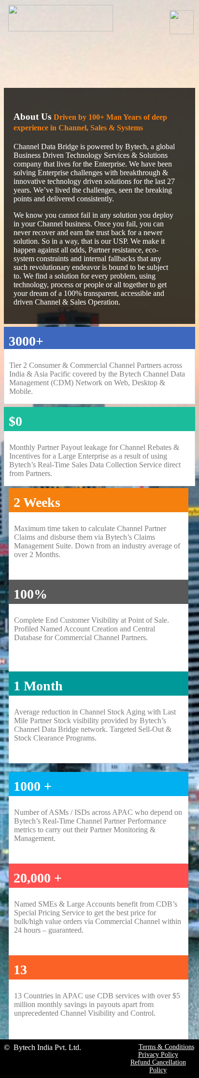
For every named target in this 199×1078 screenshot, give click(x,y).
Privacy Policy (158, 1054)
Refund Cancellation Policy (158, 1066)
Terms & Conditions (166, 1046)
